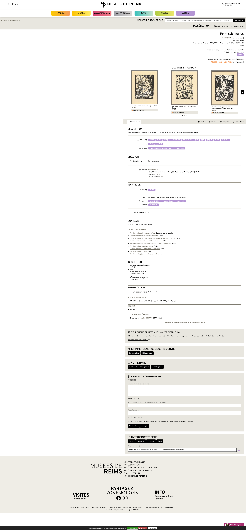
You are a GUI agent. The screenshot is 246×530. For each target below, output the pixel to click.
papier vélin (153, 205)
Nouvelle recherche (150, 20)
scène (152, 140)
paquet (209, 140)
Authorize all (133, 528)
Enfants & (79, 499)
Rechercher (239, 20)
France (158, 174)
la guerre (225, 140)
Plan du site (168, 508)
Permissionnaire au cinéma (138, 251)
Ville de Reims (74, 508)
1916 (161, 177)
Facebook (141, 441)
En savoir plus (228, 5)
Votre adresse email (133, 410)
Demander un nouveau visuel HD (138, 340)
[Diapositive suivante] (242, 92)
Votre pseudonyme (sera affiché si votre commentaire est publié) (147, 403)
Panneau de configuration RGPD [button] (115, 510)
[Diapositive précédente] (126, 92)
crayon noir (180, 201)
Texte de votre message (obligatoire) (138, 384)
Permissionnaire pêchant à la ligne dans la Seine (144, 254)
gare (196, 140)
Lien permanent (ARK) (134, 446)
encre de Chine (154, 201)
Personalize (152, 528)
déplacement (187, 140)
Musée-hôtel (164, 13)
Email (160, 441)
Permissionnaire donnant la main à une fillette (184, 107)
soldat (159, 140)
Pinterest (151, 441)
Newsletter (159, 499)
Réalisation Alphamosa (99, 508)
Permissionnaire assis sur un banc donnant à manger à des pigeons (150, 244)
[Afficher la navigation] (9, 4)
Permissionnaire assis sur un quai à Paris (144, 106)
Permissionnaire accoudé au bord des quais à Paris (145, 241)
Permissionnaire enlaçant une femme (141, 246)
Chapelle (143, 13)
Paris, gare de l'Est (156, 144)
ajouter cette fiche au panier (139, 367)
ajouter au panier (222, 26)
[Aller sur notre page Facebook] (118, 498)
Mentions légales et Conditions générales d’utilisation (125, 508)
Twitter (131, 441)
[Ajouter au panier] (157, 72)
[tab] (182, 115)
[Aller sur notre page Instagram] (125, 498)
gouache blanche (168, 201)
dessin (240, 55)
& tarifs (164, 496)
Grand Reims (85, 508)
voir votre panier (238, 26)
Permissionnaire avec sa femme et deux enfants (145, 249)
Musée (81, 13)
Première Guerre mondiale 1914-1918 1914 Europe (167, 148)
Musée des (61, 13)
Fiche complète (147, 353)
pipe (202, 140)
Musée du (123, 13)
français (167, 140)
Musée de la (102, 13)
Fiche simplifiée (134, 353)
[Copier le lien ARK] (239, 450)
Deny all (143, 528)
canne (217, 140)
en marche (176, 140)
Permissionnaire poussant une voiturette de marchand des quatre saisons (222, 107)
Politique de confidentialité (154, 508)
